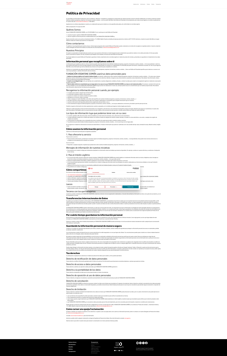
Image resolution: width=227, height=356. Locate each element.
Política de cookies (146, 349)
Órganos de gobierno (95, 343)
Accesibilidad (150, 348)
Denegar (96, 186)
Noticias (152, 4)
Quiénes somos (136, 4)
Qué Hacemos (72, 344)
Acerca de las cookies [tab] (131, 172)
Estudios (148, 4)
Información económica (95, 351)
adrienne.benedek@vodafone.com (111, 47)
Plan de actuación (94, 352)
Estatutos (92, 345)
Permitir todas (130, 186)
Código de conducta (94, 348)
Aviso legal (151, 349)
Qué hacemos (142, 4)
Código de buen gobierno (95, 346)
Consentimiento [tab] (95, 172)
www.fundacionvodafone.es (82, 21)
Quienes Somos (72, 342)
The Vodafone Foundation (140, 348)
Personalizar (112, 186)
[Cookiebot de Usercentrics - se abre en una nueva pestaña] (133, 168)
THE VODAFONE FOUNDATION (74, 175)
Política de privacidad (139, 349)
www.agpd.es (127, 318)
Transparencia (158, 4)
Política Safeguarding (95, 349)
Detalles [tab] (113, 172)
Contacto (146, 348)
